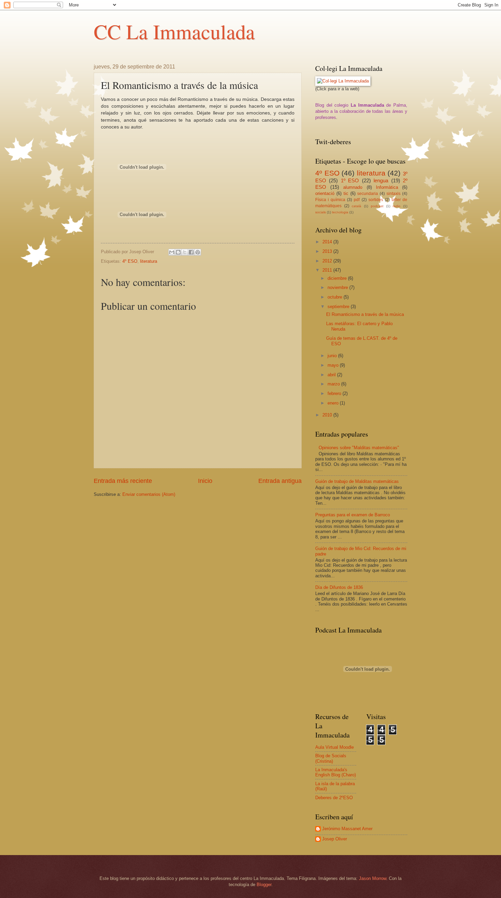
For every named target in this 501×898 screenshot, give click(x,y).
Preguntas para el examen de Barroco (352, 514)
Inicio (205, 480)
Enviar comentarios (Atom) (148, 494)
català (356, 206)
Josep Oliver (334, 838)
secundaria (367, 194)
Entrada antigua (280, 480)
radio (396, 206)
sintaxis (393, 194)
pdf (357, 200)
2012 (327, 260)
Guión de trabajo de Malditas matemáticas (357, 481)
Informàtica (387, 187)
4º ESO (129, 261)
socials (320, 212)
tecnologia (340, 212)
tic (346, 193)
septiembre (339, 306)
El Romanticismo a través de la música (365, 314)
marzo (334, 383)
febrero (335, 393)
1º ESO (350, 180)
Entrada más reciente (123, 480)
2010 (327, 414)
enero (334, 403)
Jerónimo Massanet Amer (347, 828)
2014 (327, 241)
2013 (327, 251)
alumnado (352, 187)
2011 (327, 270)
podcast (377, 206)
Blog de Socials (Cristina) (330, 758)
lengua (381, 180)
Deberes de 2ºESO (334, 797)
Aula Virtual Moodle (334, 747)
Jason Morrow (372, 878)
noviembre (338, 287)
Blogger (264, 884)
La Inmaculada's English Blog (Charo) (335, 772)
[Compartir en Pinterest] (197, 252)
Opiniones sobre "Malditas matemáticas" (359, 447)
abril (332, 374)
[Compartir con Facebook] (191, 252)
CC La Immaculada (174, 31)
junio (333, 355)
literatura (148, 261)
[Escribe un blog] (178, 252)
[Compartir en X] (184, 252)
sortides (375, 200)
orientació (324, 193)
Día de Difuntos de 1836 (339, 587)
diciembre (338, 278)
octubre (336, 297)
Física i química (330, 200)
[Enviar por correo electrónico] (171, 252)
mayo (334, 365)
